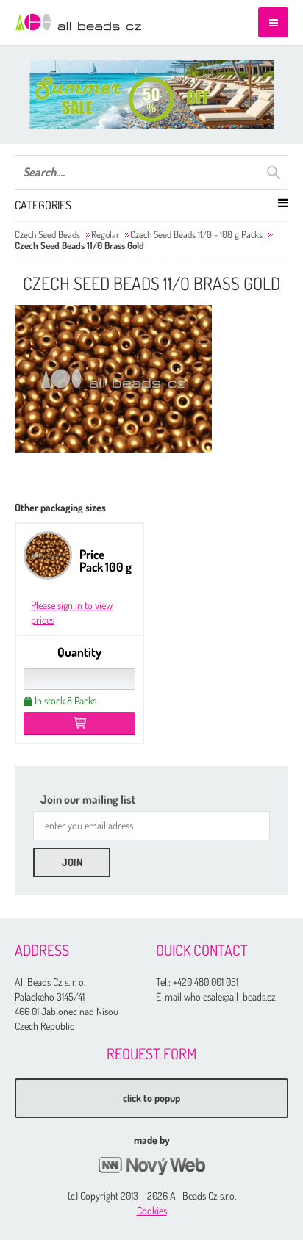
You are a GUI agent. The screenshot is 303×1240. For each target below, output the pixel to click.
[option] (151, 94)
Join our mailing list (88, 799)
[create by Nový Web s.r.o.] (151, 1166)
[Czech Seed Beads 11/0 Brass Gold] (113, 379)
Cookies (152, 1210)
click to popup (151, 1098)
